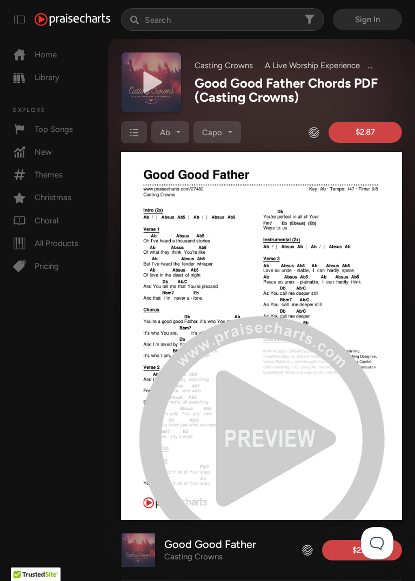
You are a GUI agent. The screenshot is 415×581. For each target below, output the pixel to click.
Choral (46, 221)
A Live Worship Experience (312, 65)
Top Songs (54, 129)
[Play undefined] (151, 82)
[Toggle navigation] (19, 19)
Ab (165, 132)
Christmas (53, 197)
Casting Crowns (224, 65)
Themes (49, 175)
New (43, 152)
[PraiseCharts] (72, 19)
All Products (56, 243)
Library (47, 77)
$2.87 (365, 132)
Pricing (47, 266)
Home (46, 55)
